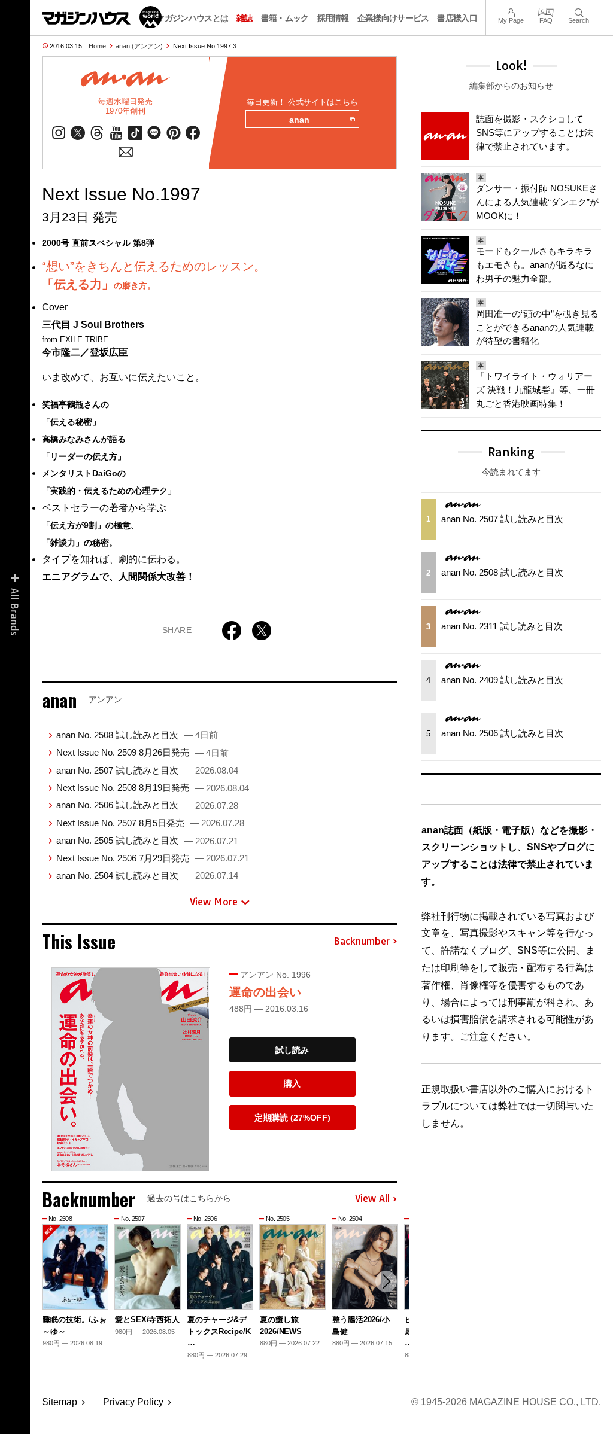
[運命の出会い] (130, 1069)
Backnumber (361, 941)
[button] (386, 1281)
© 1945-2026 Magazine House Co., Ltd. (506, 1402)
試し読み (292, 1050)
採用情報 (333, 18)
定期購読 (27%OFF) (292, 1117)
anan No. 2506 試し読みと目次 (147, 805)
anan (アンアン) (139, 46)
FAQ (546, 11)
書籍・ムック (285, 18)
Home (97, 46)
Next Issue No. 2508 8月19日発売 (152, 788)
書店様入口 (457, 18)
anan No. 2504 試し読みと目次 (147, 875)
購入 (292, 1083)
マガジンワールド (102, 17)
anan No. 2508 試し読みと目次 (137, 735)
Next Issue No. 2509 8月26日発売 (142, 752)
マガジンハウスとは (192, 18)
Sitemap (59, 1402)
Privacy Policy (133, 1402)
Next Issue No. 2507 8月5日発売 (150, 823)
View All (372, 1199)
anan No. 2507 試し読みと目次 (147, 770)
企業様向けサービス (393, 18)
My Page (511, 11)
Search (578, 11)
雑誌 (244, 18)
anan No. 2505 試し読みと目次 (147, 840)
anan (299, 119)
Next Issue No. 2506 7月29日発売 (152, 858)
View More (214, 902)
